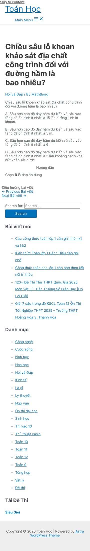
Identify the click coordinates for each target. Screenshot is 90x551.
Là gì (19, 388)
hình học (22, 357)
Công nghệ (24, 342)
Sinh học (22, 418)
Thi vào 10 (23, 426)
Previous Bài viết (17, 192)
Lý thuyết (22, 396)
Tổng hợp (22, 472)
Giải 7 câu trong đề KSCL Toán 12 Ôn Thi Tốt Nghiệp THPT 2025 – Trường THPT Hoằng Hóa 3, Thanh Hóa (48, 310)
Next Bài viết (14, 196)
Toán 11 (21, 449)
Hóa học (22, 365)
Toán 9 (20, 465)
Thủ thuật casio (27, 434)
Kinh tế (20, 380)
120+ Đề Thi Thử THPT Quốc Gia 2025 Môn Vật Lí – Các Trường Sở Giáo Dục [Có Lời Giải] (49, 289)
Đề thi (20, 488)
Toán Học (23, 9)
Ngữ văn (22, 403)
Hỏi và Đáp (14, 94)
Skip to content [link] (12, 2)
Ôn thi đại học (26, 411)
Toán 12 (21, 457)
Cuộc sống (23, 349)
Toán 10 (21, 442)
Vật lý (19, 480)
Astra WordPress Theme (57, 533)
